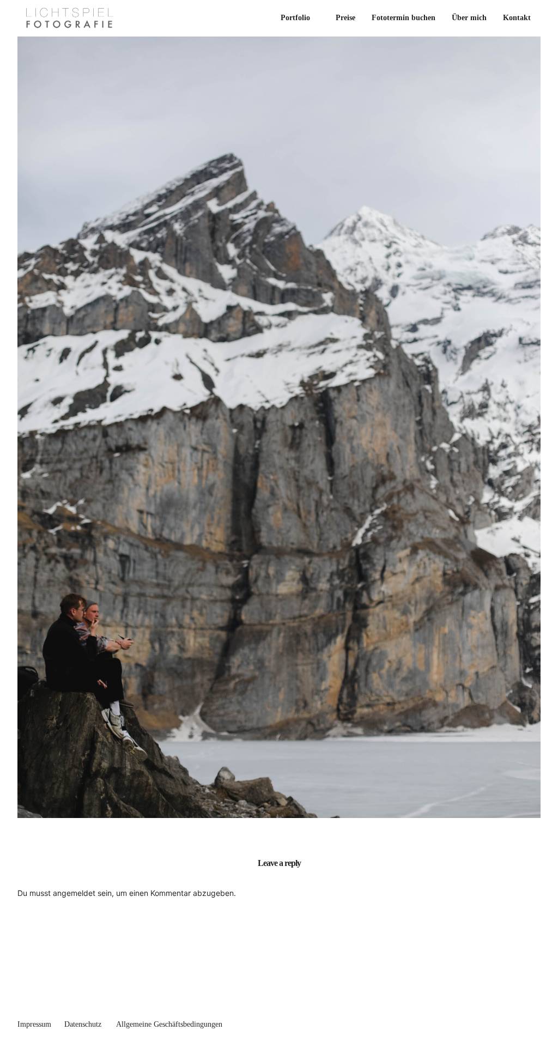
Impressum (34, 1024)
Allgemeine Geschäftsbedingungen (169, 1024)
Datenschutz (82, 1024)
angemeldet (74, 893)
